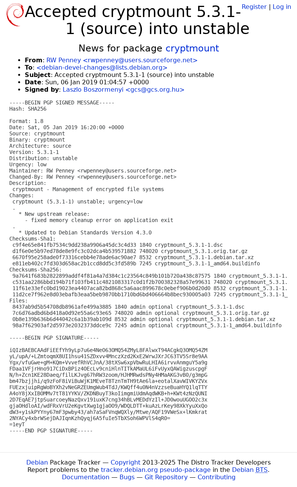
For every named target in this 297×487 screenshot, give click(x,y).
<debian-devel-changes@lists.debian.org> (101, 67)
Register (254, 6)
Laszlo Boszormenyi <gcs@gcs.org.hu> (123, 89)
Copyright (125, 462)
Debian (37, 462)
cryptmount (192, 48)
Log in (282, 6)
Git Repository (166, 477)
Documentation (85, 477)
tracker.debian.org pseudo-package (156, 469)
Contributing (217, 477)
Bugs (127, 477)
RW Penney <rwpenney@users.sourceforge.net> (122, 60)
